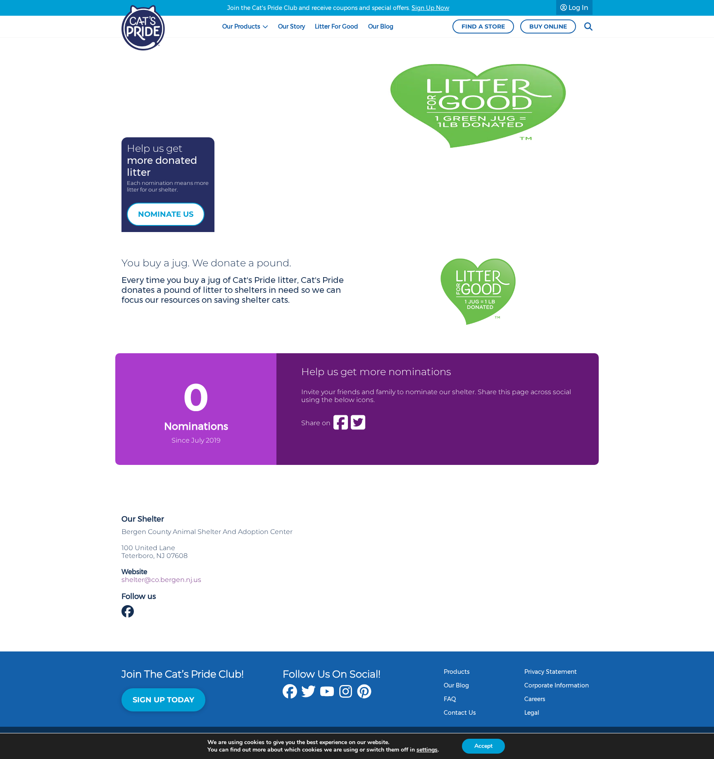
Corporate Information (556, 685)
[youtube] (327, 695)
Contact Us (460, 712)
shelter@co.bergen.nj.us (161, 580)
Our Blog (456, 685)
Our (241, 26)
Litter (336, 26)
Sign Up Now (430, 8)
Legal (531, 712)
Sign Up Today (163, 699)
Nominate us (165, 214)
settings (427, 750)
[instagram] (345, 695)
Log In (577, 8)
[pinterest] (364, 695)
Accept (483, 746)
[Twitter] (358, 422)
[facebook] (290, 695)
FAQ (450, 699)
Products (456, 671)
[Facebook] (340, 422)
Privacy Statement (550, 671)
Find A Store (483, 26)
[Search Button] (588, 26)
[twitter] (308, 695)
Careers (534, 699)
